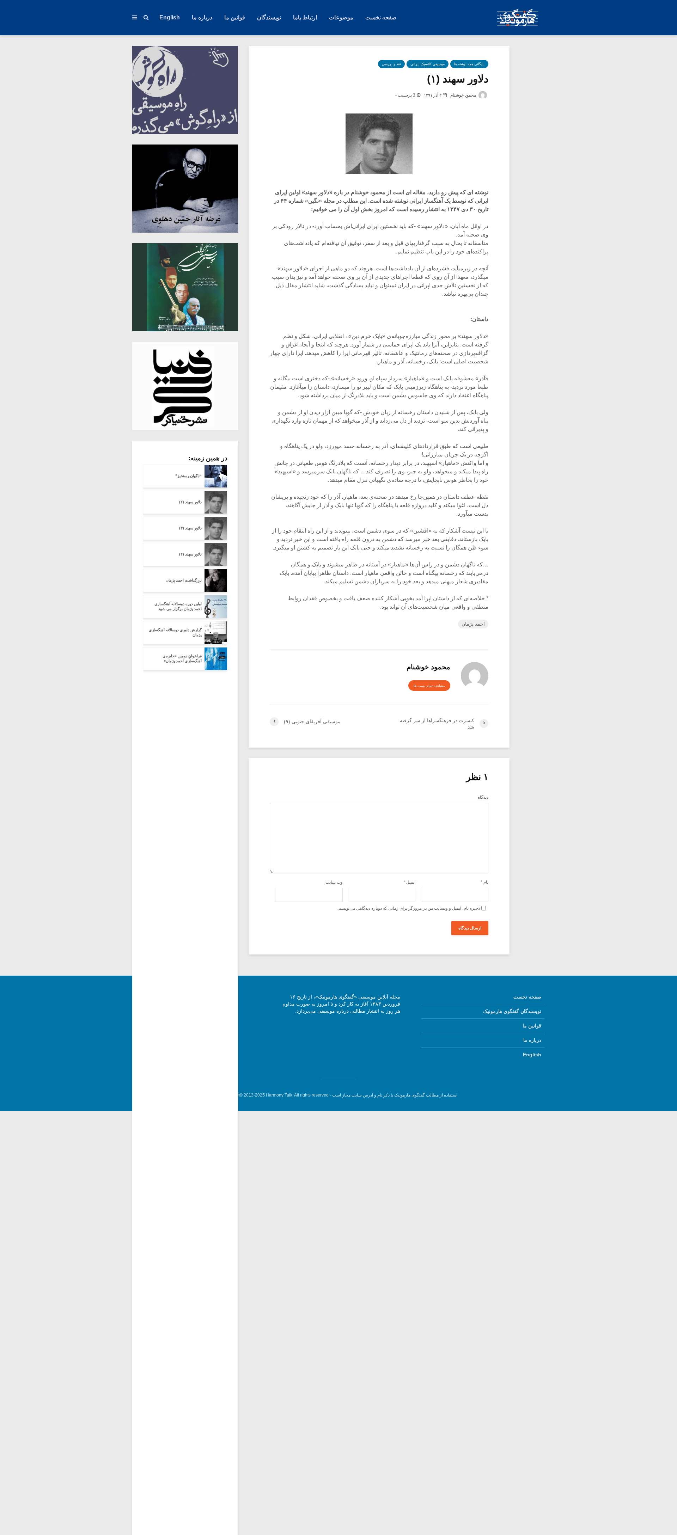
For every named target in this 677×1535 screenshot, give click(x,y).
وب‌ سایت (334, 882)
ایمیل (409, 882)
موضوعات (341, 17)
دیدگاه (483, 797)
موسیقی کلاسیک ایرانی (427, 64)
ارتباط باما (305, 17)
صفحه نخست (381, 17)
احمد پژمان (473, 624)
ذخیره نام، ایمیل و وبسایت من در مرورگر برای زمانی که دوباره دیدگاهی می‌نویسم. (408, 908)
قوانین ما (234, 17)
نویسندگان (269, 17)
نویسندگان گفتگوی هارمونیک (512, 1011)
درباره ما (202, 17)
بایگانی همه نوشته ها (469, 64)
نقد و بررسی (391, 64)
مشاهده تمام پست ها (429, 686)
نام (484, 882)
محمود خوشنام (463, 95)
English (169, 17)
